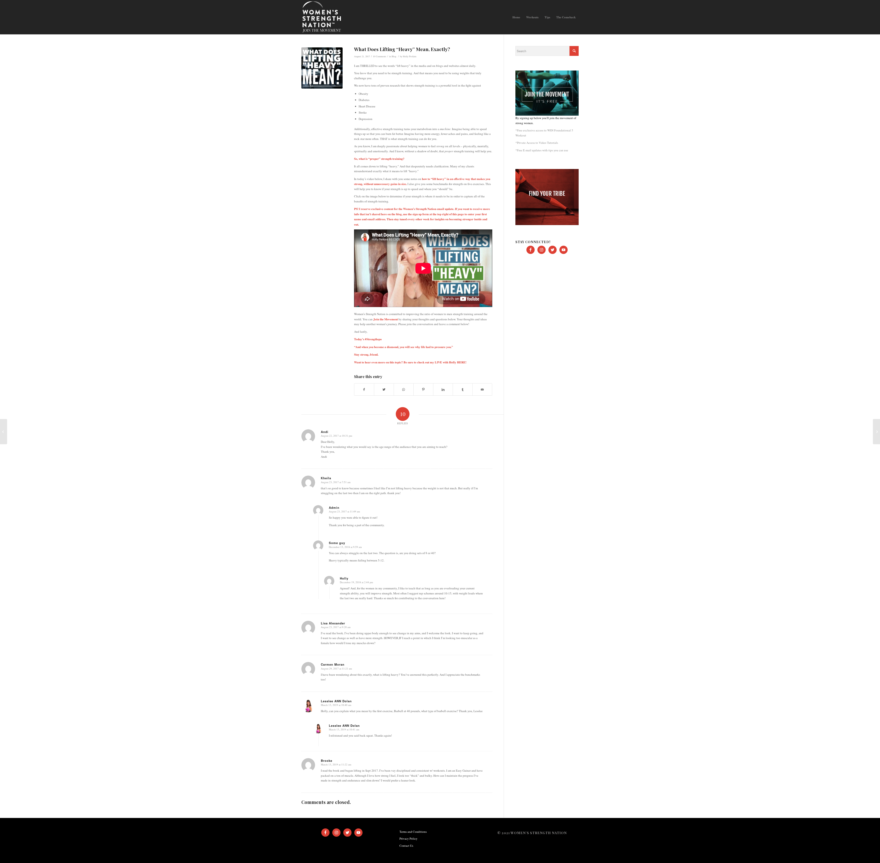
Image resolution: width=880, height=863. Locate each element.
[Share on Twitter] (384, 389)
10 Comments (379, 56)
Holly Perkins (409, 56)
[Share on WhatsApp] (403, 389)
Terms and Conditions (413, 832)
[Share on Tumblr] (462, 389)
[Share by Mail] (482, 389)
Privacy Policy (408, 838)
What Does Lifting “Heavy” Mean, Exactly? (402, 49)
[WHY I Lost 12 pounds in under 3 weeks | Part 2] (3, 431)
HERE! (461, 362)
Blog (394, 56)
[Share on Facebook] (364, 389)
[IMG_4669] (322, 68)
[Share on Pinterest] (423, 389)
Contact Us (406, 846)
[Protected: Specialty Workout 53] (876, 431)
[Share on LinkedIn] (443, 389)
